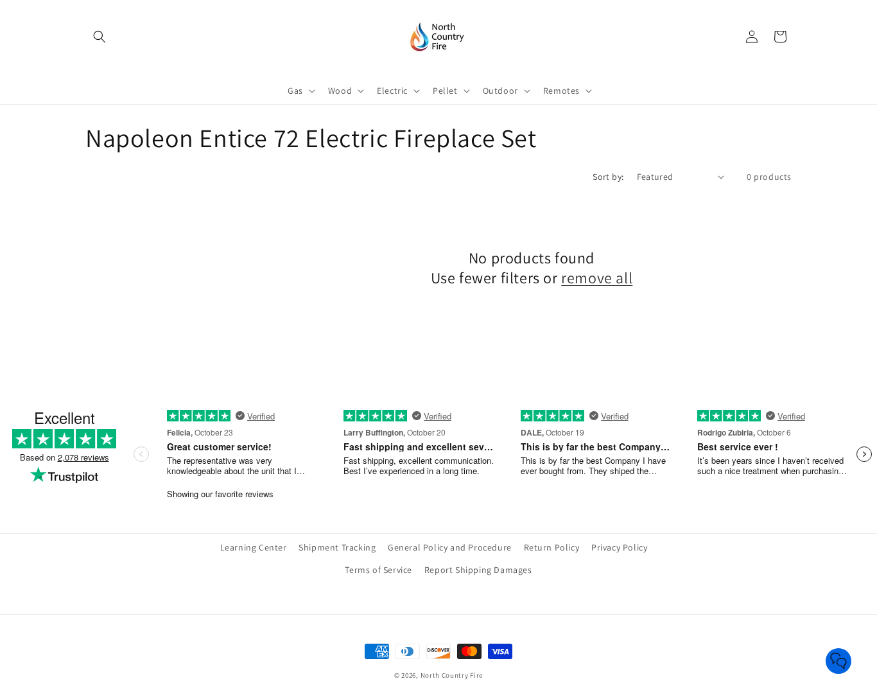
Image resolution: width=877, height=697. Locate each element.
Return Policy (552, 547)
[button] (99, 36)
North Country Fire (452, 675)
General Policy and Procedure (450, 547)
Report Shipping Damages (478, 570)
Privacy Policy (619, 547)
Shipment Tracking (337, 547)
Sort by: (608, 176)
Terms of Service (378, 570)
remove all (596, 278)
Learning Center (253, 547)
